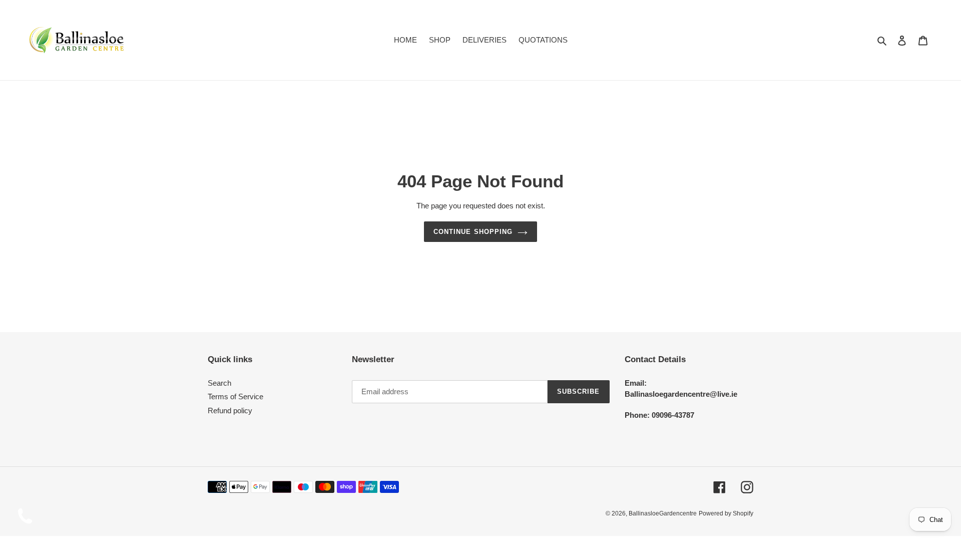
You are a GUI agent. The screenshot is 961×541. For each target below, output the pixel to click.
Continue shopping (473, 231)
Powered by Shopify (726, 513)
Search (219, 383)
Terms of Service (235, 397)
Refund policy (230, 410)
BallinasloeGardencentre (663, 513)
